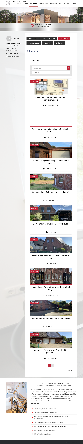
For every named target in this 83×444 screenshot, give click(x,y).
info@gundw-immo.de (12, 56)
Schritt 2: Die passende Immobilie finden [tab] (45, 413)
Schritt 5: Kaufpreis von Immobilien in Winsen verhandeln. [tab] (50, 426)
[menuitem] (26, 3)
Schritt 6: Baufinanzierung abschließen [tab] (44, 430)
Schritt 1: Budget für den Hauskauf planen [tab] (45, 409)
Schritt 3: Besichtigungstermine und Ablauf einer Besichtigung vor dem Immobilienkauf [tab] (53, 417)
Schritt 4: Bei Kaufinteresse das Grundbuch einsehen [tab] (48, 422)
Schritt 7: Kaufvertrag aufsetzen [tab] (42, 434)
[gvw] (18, 3)
